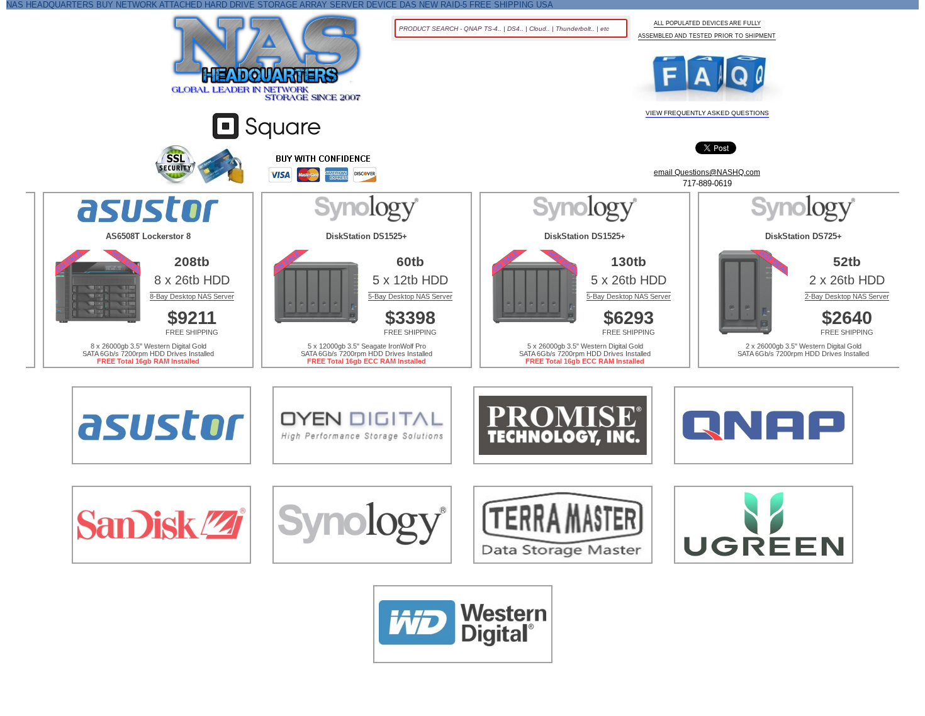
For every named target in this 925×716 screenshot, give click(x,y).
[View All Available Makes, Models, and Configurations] (266, 61)
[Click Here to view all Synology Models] (362, 579)
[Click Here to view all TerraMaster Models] (563, 579)
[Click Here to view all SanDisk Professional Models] (161, 579)
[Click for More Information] (266, 139)
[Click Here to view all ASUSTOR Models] (161, 479)
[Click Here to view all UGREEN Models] (763, 579)
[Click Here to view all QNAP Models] (763, 479)
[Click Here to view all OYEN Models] (362, 479)
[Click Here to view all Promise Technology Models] (563, 479)
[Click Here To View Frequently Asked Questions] (707, 77)
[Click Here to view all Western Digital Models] (463, 678)
